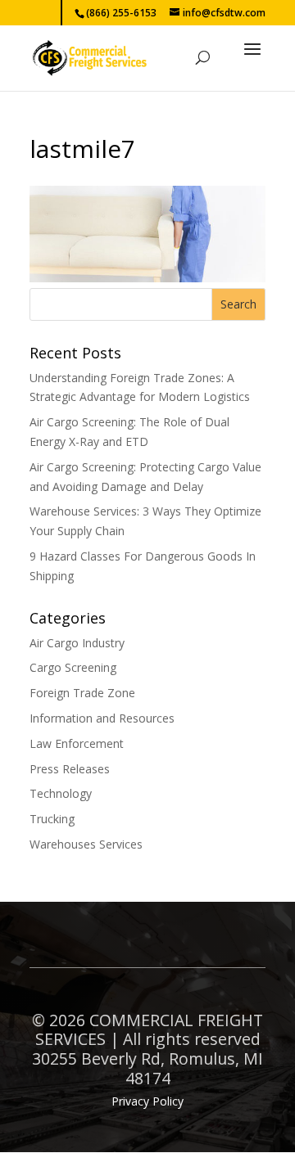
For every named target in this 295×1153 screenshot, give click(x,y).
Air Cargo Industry (77, 643)
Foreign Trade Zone (82, 692)
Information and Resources (102, 718)
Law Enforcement (77, 743)
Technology (61, 793)
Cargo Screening (73, 667)
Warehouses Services (86, 844)
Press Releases (70, 769)
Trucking (52, 818)
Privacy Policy (147, 1101)
